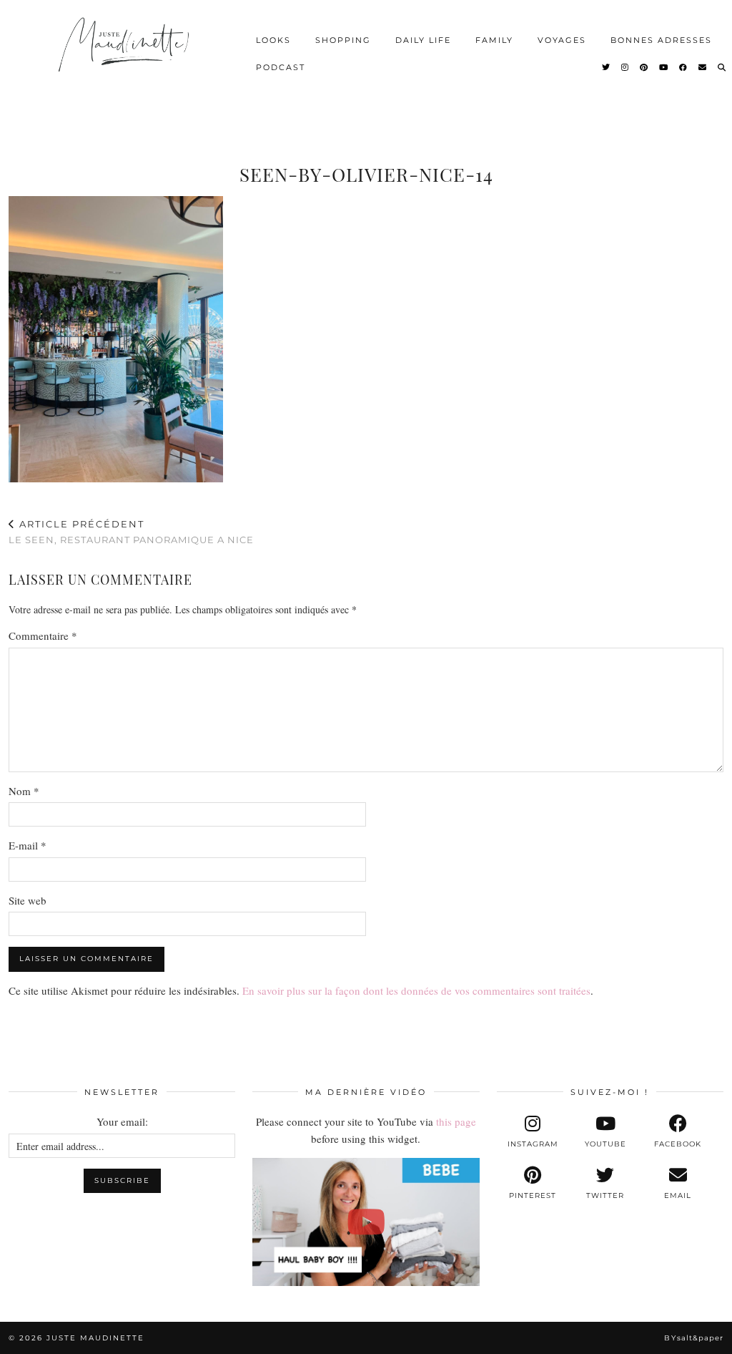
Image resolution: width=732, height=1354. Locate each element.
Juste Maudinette (95, 1338)
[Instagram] (625, 67)
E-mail (27, 845)
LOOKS (273, 40)
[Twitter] (606, 67)
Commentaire (43, 635)
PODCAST (280, 67)
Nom (24, 791)
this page (456, 1121)
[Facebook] (683, 67)
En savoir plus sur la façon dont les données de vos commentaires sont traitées (416, 990)
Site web (27, 900)
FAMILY (494, 40)
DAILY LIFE (423, 40)
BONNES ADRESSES (661, 40)
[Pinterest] (644, 67)
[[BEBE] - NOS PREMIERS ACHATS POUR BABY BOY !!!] (365, 1221)
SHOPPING (343, 40)
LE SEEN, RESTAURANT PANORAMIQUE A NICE (131, 532)
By (693, 1338)
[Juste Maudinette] (125, 54)
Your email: (122, 1121)
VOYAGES (562, 40)
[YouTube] (664, 67)
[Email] (703, 67)
